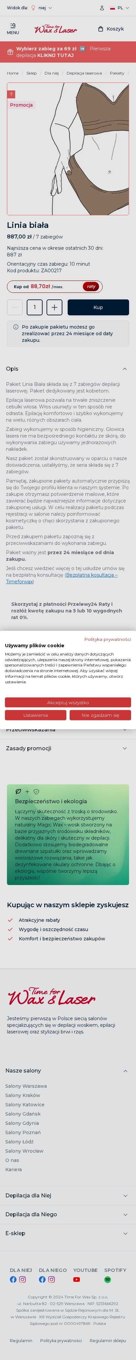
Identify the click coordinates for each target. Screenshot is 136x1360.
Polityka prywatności (107, 639)
